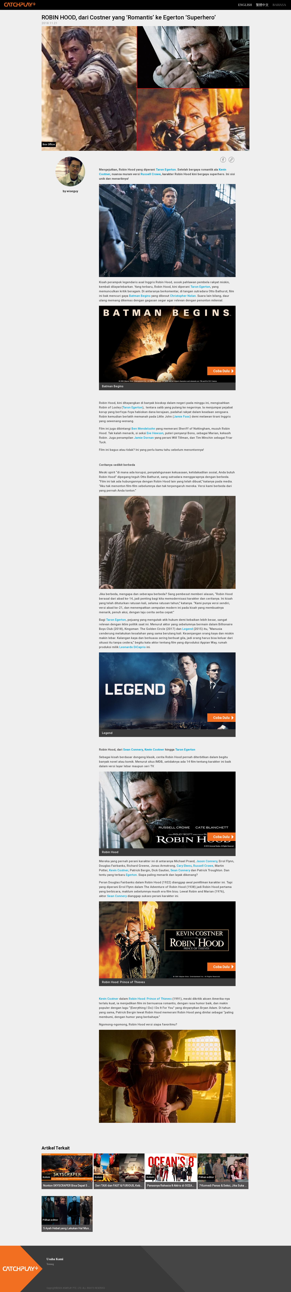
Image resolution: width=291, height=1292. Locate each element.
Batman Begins (139, 296)
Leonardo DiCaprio (132, 647)
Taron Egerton (166, 169)
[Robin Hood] (167, 814)
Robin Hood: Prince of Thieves (150, 999)
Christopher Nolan (183, 296)
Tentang (50, 1264)
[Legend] (167, 694)
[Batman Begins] (167, 348)
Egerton (131, 875)
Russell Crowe (151, 174)
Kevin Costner (154, 749)
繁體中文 (262, 5)
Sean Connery (133, 749)
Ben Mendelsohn (143, 428)
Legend (187, 629)
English (245, 5)
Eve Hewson (155, 433)
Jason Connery (206, 861)
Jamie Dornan (144, 438)
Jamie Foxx (182, 416)
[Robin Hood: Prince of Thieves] (167, 943)
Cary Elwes (184, 866)
